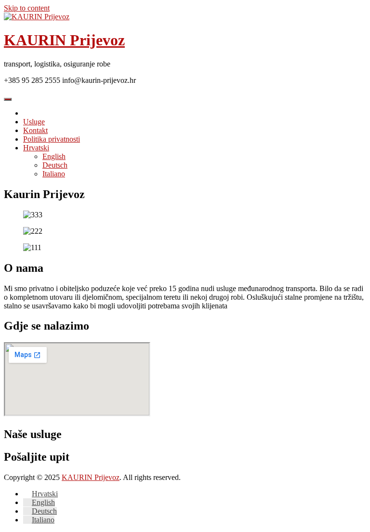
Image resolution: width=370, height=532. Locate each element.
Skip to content (27, 8)
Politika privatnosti (51, 139)
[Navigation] (8, 99)
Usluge (34, 122)
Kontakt (35, 130)
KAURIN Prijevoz (64, 40)
